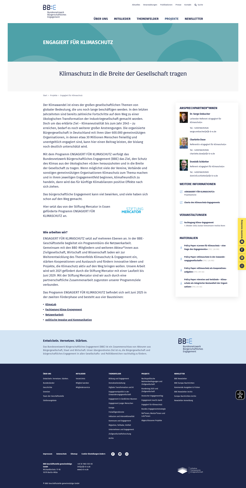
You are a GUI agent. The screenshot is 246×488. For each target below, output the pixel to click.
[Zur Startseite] (54, 11)
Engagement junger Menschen (121, 403)
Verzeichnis (80, 379)
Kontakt (187, 5)
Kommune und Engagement (120, 421)
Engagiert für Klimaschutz (151, 404)
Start (45, 95)
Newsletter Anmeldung (183, 400)
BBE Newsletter (180, 379)
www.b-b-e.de (83, 469)
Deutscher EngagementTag (152, 396)
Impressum (47, 454)
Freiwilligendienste (116, 412)
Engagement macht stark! (151, 400)
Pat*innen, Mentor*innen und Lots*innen (153, 414)
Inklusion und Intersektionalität (121, 416)
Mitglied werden (82, 383)
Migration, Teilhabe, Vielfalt (120, 425)
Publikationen (166, 5)
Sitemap (74, 454)
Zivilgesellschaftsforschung (120, 434)
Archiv (111, 438)
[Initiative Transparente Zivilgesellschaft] (190, 470)
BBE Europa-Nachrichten (184, 383)
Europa (111, 408)
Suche (200, 5)
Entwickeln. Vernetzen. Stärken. (55, 379)
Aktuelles (136, 5)
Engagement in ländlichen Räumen (123, 399)
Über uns (101, 19)
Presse (178, 5)
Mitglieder (122, 19)
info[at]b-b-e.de (83, 467)
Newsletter (194, 19)
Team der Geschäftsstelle (53, 396)
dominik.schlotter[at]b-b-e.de (204, 176)
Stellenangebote (50, 400)
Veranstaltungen (150, 5)
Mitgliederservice (83, 387)
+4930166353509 (201, 172)
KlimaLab (50, 304)
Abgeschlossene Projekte (151, 420)
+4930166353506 (201, 150)
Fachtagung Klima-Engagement (63, 309)
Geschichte (47, 387)
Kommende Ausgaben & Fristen (187, 387)
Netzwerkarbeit (54, 314)
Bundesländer (48, 383)
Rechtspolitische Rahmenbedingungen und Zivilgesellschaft (151, 381)
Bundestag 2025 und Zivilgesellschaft (149, 390)
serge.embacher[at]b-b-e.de (203, 131)
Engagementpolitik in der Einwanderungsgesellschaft (120, 393)
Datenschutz (61, 454)
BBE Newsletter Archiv (183, 392)
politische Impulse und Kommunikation (68, 319)
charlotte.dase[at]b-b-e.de (202, 153)
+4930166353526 (201, 128)
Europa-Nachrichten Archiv (185, 396)
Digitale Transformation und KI (121, 387)
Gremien (46, 392)
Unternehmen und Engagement (121, 429)
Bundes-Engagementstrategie (153, 409)
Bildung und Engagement (119, 379)
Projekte (172, 19)
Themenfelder (148, 19)
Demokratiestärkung (117, 383)
